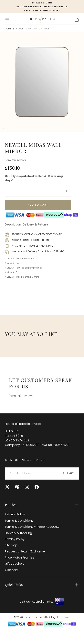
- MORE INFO (45, 245)
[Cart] (76, 19)
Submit (68, 473)
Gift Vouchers (14, 564)
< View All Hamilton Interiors (20, 258)
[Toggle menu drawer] (7, 19)
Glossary (11, 570)
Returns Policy (15, 514)
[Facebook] (36, 486)
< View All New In (14, 263)
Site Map (11, 545)
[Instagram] (26, 486)
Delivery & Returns (36, 225)
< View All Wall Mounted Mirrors (22, 276)
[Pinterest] (17, 486)
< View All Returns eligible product (23, 267)
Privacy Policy (14, 539)
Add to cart (38, 204)
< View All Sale (12, 272)
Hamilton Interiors (15, 160)
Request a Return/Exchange (25, 551)
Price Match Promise (19, 557)
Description (13, 225)
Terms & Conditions (19, 521)
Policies (10, 505)
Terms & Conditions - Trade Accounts (32, 527)
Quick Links (14, 584)
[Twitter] (7, 486)
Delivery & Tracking (18, 533)
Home (8, 28)
